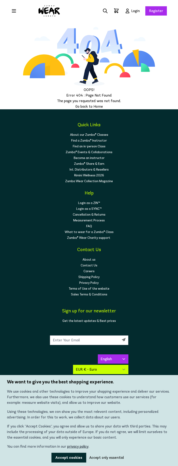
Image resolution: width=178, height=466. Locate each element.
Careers (89, 271)
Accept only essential (106, 457)
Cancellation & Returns (89, 215)
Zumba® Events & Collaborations (89, 152)
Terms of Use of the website (89, 289)
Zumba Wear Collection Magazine (89, 181)
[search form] (105, 11)
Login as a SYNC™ (89, 209)
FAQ (89, 226)
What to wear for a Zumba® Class (89, 232)
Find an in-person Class (89, 146)
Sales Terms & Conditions (89, 294)
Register (156, 11)
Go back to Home (89, 106)
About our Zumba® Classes (89, 135)
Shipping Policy (89, 277)
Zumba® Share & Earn (89, 164)
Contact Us (89, 265)
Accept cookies (68, 457)
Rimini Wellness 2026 (89, 175)
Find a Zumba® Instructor (89, 140)
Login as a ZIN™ (89, 203)
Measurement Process (89, 220)
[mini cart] (116, 10)
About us (89, 260)
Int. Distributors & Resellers (89, 170)
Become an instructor (89, 158)
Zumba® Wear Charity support (89, 238)
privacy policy (78, 446)
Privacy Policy (89, 283)
